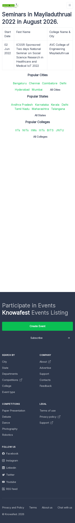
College (6, 386)
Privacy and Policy (13, 507)
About (43, 361)
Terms (33, 507)
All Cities (55, 89)
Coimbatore (49, 83)
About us (47, 507)
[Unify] (10, 5)
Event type (8, 392)
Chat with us (65, 507)
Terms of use (48, 410)
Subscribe (37, 337)
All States (40, 115)
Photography (9, 428)
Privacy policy (48, 416)
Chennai (34, 83)
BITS (50, 130)
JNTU (60, 130)
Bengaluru (20, 83)
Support (44, 373)
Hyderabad (22, 89)
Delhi (63, 83)
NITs (25, 130)
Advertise (45, 367)
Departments (10, 373)
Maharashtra (40, 109)
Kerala (55, 104)
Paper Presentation (13, 410)
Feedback (46, 386)
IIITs (42, 130)
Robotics (7, 434)
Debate (6, 416)
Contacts (45, 380)
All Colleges (40, 136)
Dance (6, 422)
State (5, 367)
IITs (17, 130)
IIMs (34, 130)
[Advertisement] (37, 179)
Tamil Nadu (21, 109)
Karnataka (42, 104)
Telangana (58, 109)
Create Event (37, 326)
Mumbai (37, 89)
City (4, 361)
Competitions (10, 380)
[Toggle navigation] (70, 5)
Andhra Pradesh (22, 104)
